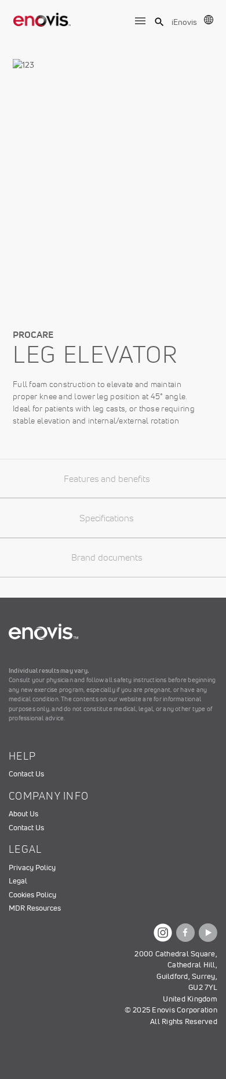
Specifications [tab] (106, 518)
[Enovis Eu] (42, 17)
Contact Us (26, 774)
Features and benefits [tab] (107, 478)
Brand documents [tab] (106, 557)
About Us (23, 814)
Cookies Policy (32, 895)
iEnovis (184, 22)
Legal (18, 881)
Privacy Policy (32, 867)
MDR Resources (35, 908)
